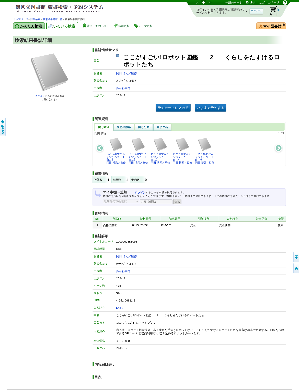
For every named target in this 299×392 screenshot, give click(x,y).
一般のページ (233, 2)
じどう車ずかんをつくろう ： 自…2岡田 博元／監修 (161, 158)
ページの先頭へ (296, 257)
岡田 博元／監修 (126, 73)
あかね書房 (123, 88)
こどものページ (269, 2)
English (250, 2)
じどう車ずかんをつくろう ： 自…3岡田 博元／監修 (139, 158)
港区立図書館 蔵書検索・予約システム (56, 8)
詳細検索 (35, 19)
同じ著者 (104, 127)
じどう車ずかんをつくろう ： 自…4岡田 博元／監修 (183, 158)
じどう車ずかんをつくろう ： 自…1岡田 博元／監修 (116, 158)
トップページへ (296, 268)
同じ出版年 (124, 127)
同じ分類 (144, 127)
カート (274, 12)
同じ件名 (162, 127)
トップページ (20, 19)
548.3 (119, 307)
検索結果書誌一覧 (52, 19)
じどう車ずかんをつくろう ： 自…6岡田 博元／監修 (205, 158)
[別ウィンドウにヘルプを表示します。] (285, 2)
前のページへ (3, 127)
